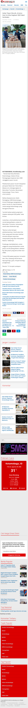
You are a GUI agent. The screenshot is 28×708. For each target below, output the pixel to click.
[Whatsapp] (4, 334)
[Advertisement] (14, 112)
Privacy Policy (10, 705)
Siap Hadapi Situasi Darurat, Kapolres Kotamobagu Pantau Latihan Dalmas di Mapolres (17, 351)
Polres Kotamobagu (7, 643)
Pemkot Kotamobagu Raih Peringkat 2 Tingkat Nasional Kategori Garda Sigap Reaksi (13, 304)
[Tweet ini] (9, 331)
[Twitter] (18, 313)
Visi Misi (11, 704)
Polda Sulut (5, 656)
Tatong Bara (5, 650)
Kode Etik (21, 703)
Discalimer (17, 705)
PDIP (3, 653)
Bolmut (4, 640)
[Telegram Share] (18, 331)
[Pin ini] (14, 331)
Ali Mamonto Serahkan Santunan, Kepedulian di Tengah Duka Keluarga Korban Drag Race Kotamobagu (17, 358)
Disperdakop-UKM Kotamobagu (12, 274)
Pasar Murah (12, 276)
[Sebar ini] (4, 331)
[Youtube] (5, 315)
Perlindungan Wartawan (20, 704)
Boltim (4, 637)
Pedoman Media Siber (12, 703)
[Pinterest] (22, 313)
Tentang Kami (4, 704)
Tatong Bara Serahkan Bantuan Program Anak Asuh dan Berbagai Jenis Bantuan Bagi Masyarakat (13, 298)
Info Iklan (3, 705)
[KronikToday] (8, 1)
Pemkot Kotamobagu (9, 279)
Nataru (5, 276)
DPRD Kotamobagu (7, 647)
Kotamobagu (5, 634)
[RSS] (9, 315)
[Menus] (26, 1)
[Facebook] (14, 313)
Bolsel (3, 630)
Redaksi (4, 703)
